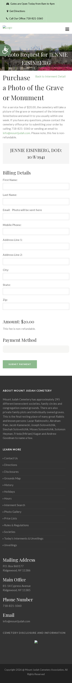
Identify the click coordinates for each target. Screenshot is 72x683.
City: (6, 270)
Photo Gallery (12, 511)
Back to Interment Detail (50, 76)
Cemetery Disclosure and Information (34, 632)
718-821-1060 (12, 605)
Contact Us (11, 458)
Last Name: (10, 194)
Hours (8, 498)
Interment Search (14, 505)
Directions (10, 464)
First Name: (10, 179)
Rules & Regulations (16, 525)
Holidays (9, 491)
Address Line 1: (13, 239)
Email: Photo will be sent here (22, 210)
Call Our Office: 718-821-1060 (26, 18)
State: (7, 284)
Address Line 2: (13, 254)
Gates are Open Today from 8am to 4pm (32, 3)
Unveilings (10, 545)
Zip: (5, 299)
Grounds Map (12, 478)
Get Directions (17, 11)
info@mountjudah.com (16, 133)
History (8, 485)
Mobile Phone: (12, 224)
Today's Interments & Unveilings (23, 538)
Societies (9, 531)
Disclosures (11, 471)
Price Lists (10, 518)
